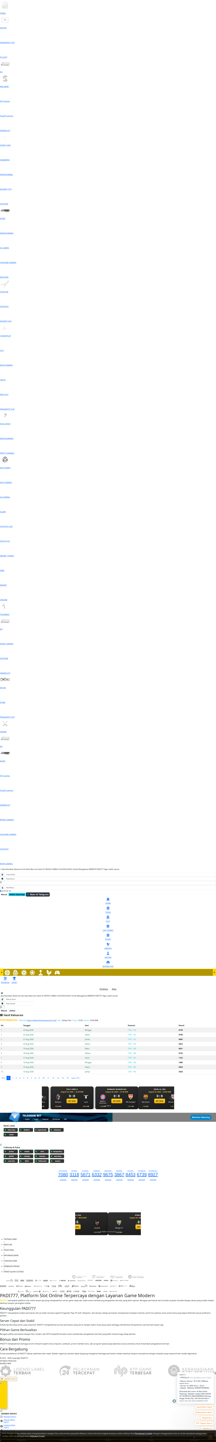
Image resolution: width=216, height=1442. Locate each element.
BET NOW (108, 1229)
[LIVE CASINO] (24, 973)
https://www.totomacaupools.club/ (42, 1020)
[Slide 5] (107, 1233)
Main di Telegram (39, 894)
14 (63, 1078)
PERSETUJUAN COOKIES (14, 1273)
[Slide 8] (111, 1233)
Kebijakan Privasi (37, 1436)
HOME (108, 903)
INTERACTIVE (108, 966)
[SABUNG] (49, 973)
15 (68, 1078)
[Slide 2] (102, 1233)
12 (53, 1078)
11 (48, 1078)
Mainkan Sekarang (201, 1117)
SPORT (108, 939)
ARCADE (108, 957)
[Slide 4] (105, 1233)
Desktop (104, 989)
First (3, 1078)
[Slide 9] (113, 1233)
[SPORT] (32, 973)
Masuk (4, 894)
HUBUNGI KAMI (10, 1262)
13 (58, 1078)
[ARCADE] (41, 973)
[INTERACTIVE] (57, 973)
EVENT (14, 982)
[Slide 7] (110, 1233)
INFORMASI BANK (11, 1257)
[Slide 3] (104, 1233)
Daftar (12, 1010)
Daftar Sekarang (17, 894)
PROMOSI (5, 982)
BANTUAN (8, 1246)
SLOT (108, 921)
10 (43, 1078)
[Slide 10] (115, 1233)
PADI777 (3, 1302)
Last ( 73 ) (75, 1078)
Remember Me (6, 891)
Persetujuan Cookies (143, 1433)
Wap (114, 989)
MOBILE (3, 1365)
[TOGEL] (7, 972)
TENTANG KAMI (10, 1241)
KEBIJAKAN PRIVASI (12, 1268)
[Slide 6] (108, 1233)
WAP (9, 1365)
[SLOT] (16, 973)
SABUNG (108, 948)
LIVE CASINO (108, 930)
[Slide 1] (100, 1233)
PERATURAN (9, 1252)
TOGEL (108, 912)
